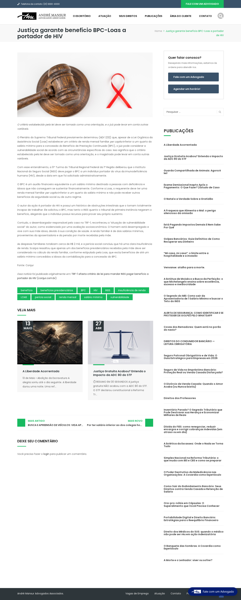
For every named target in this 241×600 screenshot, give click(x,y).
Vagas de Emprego (137, 593)
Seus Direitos (128, 16)
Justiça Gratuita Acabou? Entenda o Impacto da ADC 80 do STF (119, 373)
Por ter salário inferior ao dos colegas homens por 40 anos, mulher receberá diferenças (120, 423)
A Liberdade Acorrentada (41, 371)
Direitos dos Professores (180, 398)
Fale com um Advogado (188, 77)
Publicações (153, 16)
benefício (27, 290)
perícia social (43, 297)
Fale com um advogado (202, 4)
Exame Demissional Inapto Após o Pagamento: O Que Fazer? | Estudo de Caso (192, 186)
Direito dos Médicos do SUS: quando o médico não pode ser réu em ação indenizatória (194, 533)
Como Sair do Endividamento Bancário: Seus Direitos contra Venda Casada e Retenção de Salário (193, 488)
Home (158, 31)
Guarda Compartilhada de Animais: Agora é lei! (192, 172)
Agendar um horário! (186, 89)
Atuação (104, 16)
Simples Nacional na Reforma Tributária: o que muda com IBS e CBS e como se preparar (192, 459)
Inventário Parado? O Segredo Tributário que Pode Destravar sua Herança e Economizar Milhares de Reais (193, 412)
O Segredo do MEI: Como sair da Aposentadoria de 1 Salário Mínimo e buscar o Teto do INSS (193, 298)
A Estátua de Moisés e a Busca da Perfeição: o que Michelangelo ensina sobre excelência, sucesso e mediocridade (193, 281)
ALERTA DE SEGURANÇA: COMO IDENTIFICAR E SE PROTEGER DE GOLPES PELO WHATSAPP (193, 314)
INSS (107, 290)
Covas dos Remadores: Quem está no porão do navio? (192, 328)
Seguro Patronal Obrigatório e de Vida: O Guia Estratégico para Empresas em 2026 (191, 357)
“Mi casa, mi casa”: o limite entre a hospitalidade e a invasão (186, 254)
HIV (95, 290)
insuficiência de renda (132, 290)
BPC (83, 290)
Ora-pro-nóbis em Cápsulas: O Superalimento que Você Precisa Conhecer (191, 504)
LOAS (24, 297)
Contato (205, 16)
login (46, 454)
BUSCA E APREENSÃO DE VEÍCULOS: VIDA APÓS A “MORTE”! (56, 423)
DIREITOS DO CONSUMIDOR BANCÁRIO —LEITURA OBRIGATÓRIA (189, 342)
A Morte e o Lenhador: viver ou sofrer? (188, 560)
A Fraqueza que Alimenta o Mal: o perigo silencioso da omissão (190, 212)
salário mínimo (93, 297)
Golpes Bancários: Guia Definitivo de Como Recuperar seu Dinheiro (192, 240)
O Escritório (82, 16)
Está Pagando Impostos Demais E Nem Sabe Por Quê (192, 226)
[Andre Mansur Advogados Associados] (42, 16)
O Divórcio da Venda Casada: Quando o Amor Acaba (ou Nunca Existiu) (193, 385)
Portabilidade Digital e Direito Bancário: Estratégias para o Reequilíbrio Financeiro (191, 519)
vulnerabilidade (119, 297)
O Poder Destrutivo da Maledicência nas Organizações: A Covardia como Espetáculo (192, 473)
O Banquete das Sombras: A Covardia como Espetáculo (192, 547)
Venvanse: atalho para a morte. (184, 267)
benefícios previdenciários (57, 290)
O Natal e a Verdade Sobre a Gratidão (188, 199)
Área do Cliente (180, 16)
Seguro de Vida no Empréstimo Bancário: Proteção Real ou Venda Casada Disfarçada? (193, 371)
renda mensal (67, 297)
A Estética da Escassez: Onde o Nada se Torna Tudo (193, 445)
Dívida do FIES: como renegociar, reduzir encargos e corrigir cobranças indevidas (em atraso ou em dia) (193, 429)
